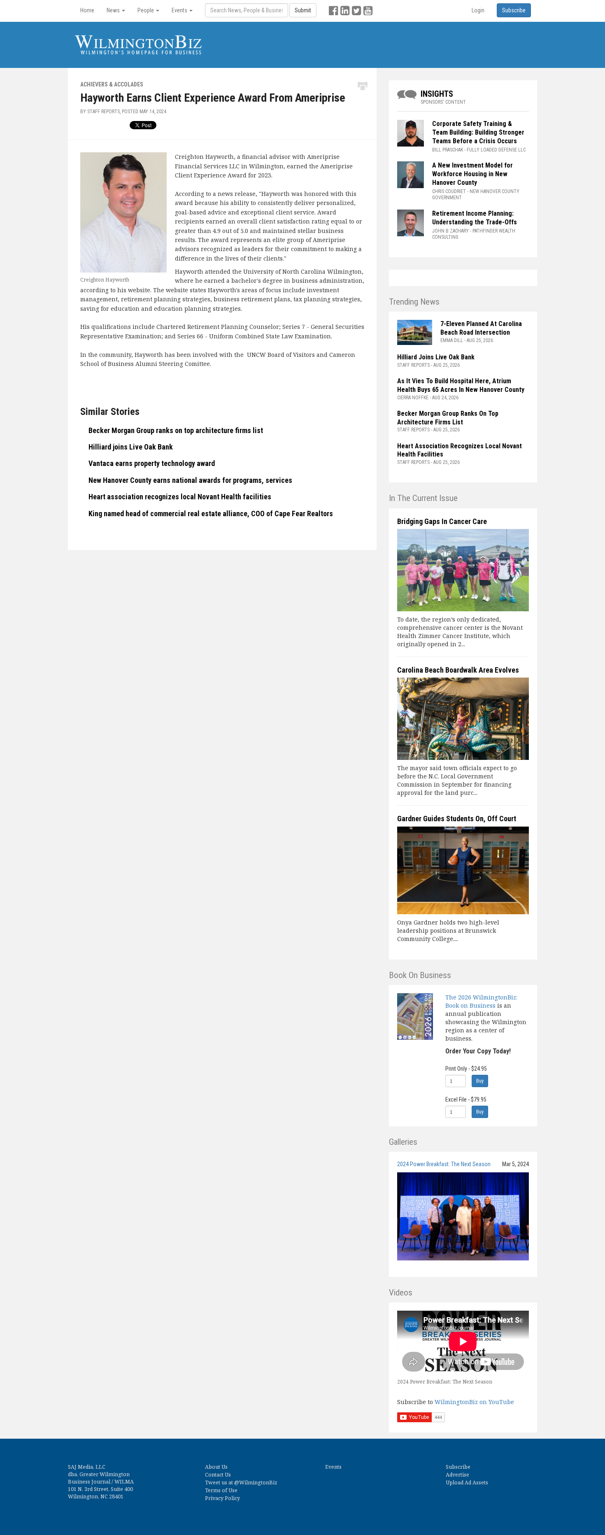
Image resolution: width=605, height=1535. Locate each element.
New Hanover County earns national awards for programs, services (190, 480)
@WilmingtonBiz (255, 1482)
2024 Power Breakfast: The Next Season (444, 1164)
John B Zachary (450, 231)
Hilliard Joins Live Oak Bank (436, 357)
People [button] (146, 10)
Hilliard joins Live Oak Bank (130, 447)
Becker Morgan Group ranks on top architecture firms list (175, 430)
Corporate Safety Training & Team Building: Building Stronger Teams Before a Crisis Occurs (478, 132)
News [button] (114, 10)
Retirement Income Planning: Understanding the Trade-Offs (474, 218)
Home (87, 10)
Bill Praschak (447, 150)
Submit (303, 10)
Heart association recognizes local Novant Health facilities (179, 496)
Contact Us (218, 1474)
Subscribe (458, 1466)
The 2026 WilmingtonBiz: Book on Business (481, 1001)
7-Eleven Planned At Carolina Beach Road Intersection (481, 328)
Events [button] (180, 10)
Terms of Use (221, 1490)
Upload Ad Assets (467, 1482)
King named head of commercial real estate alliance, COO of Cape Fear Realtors (210, 513)
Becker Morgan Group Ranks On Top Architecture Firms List (447, 418)
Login (478, 10)
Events (333, 1466)
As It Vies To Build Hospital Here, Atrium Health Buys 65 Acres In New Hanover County (460, 385)
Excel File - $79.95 (465, 1099)
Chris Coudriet (449, 191)
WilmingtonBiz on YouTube (474, 1402)
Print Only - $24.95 (466, 1068)
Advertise (457, 1474)
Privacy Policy (222, 1498)
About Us (216, 1466)
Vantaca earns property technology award (151, 463)
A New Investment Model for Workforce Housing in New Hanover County (472, 173)
